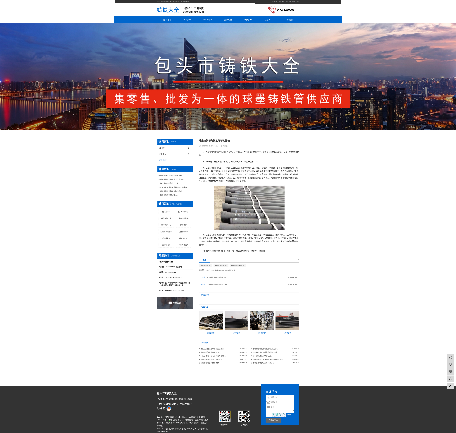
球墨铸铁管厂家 (182, 423)
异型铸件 (183, 225)
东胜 (190, 429)
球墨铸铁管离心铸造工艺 (210, 363)
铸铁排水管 (166, 245)
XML (297, 1)
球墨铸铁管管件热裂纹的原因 (211, 359)
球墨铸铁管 (207, 20)
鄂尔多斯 (185, 429)
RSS (293, 1)
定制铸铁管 (183, 232)
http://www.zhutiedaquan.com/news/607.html (220, 270)
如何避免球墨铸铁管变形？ (217, 277)
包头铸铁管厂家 (206, 265)
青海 (202, 429)
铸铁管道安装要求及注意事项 (263, 363)
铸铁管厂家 (183, 238)
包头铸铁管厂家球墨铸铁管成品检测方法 (268, 359)
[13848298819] (450, 364)
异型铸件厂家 (166, 225)
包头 (167, 429)
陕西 (194, 429)
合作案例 (228, 20)
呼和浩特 (178, 429)
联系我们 (289, 20)
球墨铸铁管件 (183, 218)
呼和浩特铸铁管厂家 (237, 265)
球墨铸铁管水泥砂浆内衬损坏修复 (265, 352)
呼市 (162, 432)
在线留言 (268, 20)
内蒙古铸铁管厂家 (221, 265)
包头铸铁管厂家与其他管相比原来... (214, 356)
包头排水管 (166, 212)
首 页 (171, 133)
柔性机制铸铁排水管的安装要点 (212, 349)
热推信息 (275, 1)
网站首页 (167, 20)
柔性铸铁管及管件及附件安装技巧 (265, 349)
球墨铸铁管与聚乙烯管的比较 (171, 175)
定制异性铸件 (183, 245)
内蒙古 (171, 429)
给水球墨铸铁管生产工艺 (169, 183)
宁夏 (206, 429)
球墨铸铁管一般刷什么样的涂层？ (172, 179)
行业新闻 (162, 154)
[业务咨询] (450, 357)
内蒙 (166, 432)
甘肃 (198, 429)
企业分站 (281, 1)
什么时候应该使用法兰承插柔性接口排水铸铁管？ (175, 187)
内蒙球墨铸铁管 (166, 232)
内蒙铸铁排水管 (170, 423)
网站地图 (288, 1)
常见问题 (187, 133)
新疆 (158, 432)
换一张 (289, 415)
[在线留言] (450, 379)
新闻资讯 (248, 20)
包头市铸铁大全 (183, 212)
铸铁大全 (187, 20)
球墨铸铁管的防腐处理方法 (211, 352)
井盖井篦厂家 (166, 218)
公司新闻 (162, 148)
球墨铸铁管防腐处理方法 (169, 195)
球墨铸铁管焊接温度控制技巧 (171, 191)
